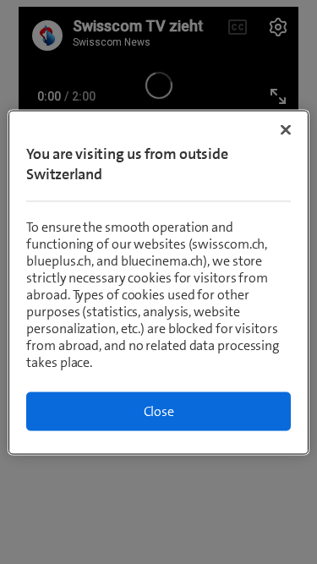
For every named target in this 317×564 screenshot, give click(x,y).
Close (159, 410)
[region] (158, 282)
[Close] (285, 129)
